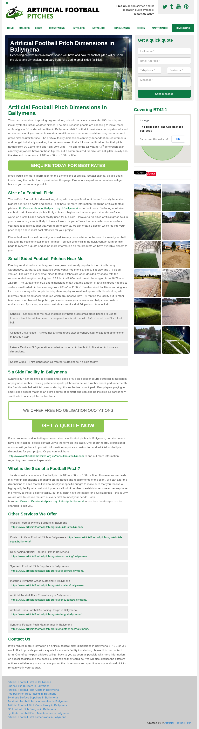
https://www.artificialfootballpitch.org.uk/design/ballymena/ (46, 614)
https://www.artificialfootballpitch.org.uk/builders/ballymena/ (47, 526)
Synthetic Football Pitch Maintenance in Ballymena (39, 713)
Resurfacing (57, 28)
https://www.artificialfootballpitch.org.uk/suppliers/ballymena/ (47, 570)
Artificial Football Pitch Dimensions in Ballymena (37, 716)
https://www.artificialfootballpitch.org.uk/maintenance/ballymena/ (50, 628)
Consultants (122, 28)
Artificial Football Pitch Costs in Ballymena (33, 689)
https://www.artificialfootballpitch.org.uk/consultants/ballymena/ (49, 599)
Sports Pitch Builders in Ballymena (29, 685)
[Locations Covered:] (7, 3)
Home (10, 28)
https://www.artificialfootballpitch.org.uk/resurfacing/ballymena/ (49, 556)
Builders (24, 28)
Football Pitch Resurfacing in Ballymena (32, 693)
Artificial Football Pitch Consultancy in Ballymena (37, 705)
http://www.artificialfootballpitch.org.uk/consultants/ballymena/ (46, 455)
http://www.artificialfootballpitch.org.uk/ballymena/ (48, 208)
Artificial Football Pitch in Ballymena (29, 681)
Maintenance (160, 28)
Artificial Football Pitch (177, 722)
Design (141, 28)
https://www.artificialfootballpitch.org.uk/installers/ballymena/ (47, 585)
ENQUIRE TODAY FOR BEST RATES (68, 165)
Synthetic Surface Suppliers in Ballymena (33, 697)
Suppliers (79, 28)
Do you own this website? (154, 139)
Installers (98, 28)
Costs (38, 28)
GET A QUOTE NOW (68, 425)
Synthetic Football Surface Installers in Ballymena (38, 701)
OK (178, 139)
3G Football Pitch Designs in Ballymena (32, 709)
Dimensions (183, 28)
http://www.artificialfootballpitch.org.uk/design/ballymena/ (49, 501)
